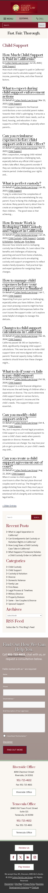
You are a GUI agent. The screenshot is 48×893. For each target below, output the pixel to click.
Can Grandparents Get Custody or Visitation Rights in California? (24, 540)
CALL (41, 18)
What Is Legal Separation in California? (21, 533)
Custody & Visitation (17, 573)
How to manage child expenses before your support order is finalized (22, 284)
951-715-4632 (16, 654)
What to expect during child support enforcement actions (23, 92)
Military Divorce (15, 593)
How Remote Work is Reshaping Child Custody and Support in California (22, 227)
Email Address (8, 699)
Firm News (30, 241)
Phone (5, 686)
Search (36, 517)
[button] (8, 18)
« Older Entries (9, 505)
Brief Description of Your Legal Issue (15, 711)
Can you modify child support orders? (19, 417)
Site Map (18, 884)
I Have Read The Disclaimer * (17, 736)
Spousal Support (16, 603)
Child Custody (14, 238)
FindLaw (35, 887)
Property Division (16, 597)
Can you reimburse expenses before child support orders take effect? (23, 140)
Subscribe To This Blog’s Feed (20, 627)
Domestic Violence (16, 580)
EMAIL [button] (25, 18)
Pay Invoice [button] (24, 867)
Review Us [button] (24, 848)
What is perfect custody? (21, 183)
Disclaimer (8, 741)
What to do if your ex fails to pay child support (22, 373)
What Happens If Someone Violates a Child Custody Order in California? (24, 553)
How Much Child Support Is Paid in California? (22, 57)
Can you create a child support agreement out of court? (22, 462)
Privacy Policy (29, 884)
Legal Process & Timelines (20, 590)
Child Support (9, 66)
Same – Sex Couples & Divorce (22, 600)
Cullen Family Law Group (16, 62)
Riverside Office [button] (24, 792)
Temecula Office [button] (24, 832)
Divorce (11, 576)
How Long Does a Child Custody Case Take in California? (23, 547)
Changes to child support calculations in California (22, 330)
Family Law (19, 241)
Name (5, 674)
